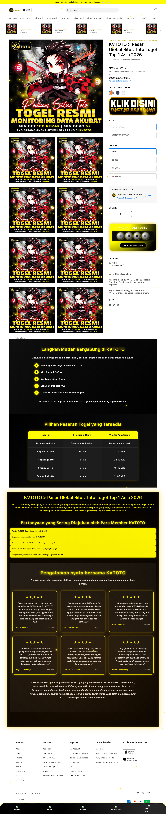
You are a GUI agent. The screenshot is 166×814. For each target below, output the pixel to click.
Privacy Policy (76, 771)
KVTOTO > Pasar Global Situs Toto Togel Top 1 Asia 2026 (83, 2)
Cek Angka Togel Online (133, 245)
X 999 (114, 152)
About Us (100, 749)
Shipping (123, 72)
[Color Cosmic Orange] (111, 92)
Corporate (47, 753)
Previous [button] (10, 2)
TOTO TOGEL (118, 127)
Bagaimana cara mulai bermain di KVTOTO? (28, 537)
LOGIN (50, 810)
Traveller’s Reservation (53, 776)
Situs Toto (25, 18)
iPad (18, 753)
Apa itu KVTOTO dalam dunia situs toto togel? (29, 531)
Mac (18, 749)
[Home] (14, 10)
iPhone (19, 758)
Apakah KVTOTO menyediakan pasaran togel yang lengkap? (34, 549)
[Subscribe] (53, 800)
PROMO (17, 810)
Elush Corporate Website (107, 762)
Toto (18, 776)
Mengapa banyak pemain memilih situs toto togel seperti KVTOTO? (37, 555)
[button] (13, 18)
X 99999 (115, 168)
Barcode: (126, 60)
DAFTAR (83, 810)
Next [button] (156, 2)
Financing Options (51, 767)
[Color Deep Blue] (118, 93)
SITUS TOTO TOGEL (120, 135)
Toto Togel (66, 18)
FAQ (71, 767)
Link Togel (38, 18)
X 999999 (116, 176)
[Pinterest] (118, 305)
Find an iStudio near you (106, 753)
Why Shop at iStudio (105, 758)
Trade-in (46, 771)
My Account (75, 749)
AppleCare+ (48, 749)
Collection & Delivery (79, 753)
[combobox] (92, 10)
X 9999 (114, 160)
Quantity (113, 208)
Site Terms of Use (77, 776)
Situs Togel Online (114, 18)
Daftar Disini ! (106, 2)
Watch (19, 762)
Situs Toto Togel (95, 18)
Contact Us (75, 762)
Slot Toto (131, 18)
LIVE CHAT (147, 809)
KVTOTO (13, 18)
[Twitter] (114, 305)
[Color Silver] (123, 93)
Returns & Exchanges (79, 758)
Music (18, 767)
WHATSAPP (116, 810)
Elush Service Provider (52, 762)
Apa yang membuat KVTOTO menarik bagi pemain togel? (33, 543)
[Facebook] (110, 305)
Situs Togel (52, 18)
